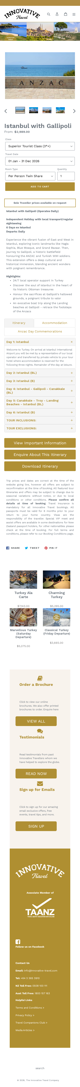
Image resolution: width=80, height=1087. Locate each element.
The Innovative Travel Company (42, 1080)
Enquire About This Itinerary (40, 454)
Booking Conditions (55, 533)
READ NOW (36, 773)
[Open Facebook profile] (18, 942)
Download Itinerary (40, 466)
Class (8, 139)
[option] (20, 111)
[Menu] (74, 14)
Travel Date (11, 154)
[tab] (19, 323)
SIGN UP (36, 826)
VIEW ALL (36, 721)
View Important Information (40, 443)
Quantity (62, 169)
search (40, 1068)
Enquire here (50, 709)
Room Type (11, 169)
